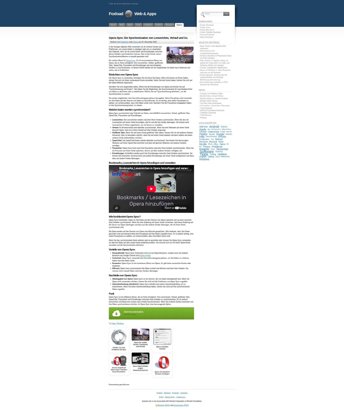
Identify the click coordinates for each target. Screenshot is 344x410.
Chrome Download (207, 35)
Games (212, 134)
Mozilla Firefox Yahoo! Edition (211, 96)
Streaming (219, 152)
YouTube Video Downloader (210, 103)
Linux (212, 139)
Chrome (203, 131)
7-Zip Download (206, 108)
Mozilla (203, 144)
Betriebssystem (216, 129)
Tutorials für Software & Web (211, 94)
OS (228, 144)
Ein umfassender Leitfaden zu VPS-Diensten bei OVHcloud (214, 83)
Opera (135, 42)
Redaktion (124, 42)
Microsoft (213, 142)
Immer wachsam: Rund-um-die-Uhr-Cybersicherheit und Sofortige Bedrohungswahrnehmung (214, 77)
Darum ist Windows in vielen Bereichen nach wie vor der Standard (215, 71)
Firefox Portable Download (210, 32)
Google (220, 134)
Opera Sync (130, 60)
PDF (200, 146)
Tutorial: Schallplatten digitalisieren (213, 68)
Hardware (228, 134)
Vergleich (203, 156)
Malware (219, 139)
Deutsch (167, 393)
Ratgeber (204, 149)
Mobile (221, 142)
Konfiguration (204, 139)
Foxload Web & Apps (132, 13)
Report (213, 149)
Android (214, 126)
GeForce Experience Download (212, 110)
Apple (202, 129)
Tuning (213, 154)
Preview (206, 146)
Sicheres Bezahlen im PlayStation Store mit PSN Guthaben (215, 57)
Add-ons (203, 126)
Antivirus (224, 127)
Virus (217, 156)
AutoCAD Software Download (119, 33)
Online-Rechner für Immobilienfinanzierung (209, 52)
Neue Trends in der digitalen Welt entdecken (213, 47)
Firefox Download (207, 25)
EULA (161, 397)
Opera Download (206, 37)
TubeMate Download (208, 113)
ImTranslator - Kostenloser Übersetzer (215, 106)
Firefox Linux (205, 27)
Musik (210, 144)
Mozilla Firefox (145, 256)
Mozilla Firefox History (209, 101)
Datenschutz (213, 132)
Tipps (113, 323)
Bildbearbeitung (226, 129)
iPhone (222, 136)
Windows (120, 323)
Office (216, 144)
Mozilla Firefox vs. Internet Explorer (214, 98)
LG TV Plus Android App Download (182, 33)
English (159, 393)
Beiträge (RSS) (164, 405)
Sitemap (203, 118)
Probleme (217, 146)
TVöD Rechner (206, 115)
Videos (211, 156)
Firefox (203, 134)
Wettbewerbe (225, 156)
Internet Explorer (211, 137)
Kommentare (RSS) (181, 405)
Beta (209, 129)
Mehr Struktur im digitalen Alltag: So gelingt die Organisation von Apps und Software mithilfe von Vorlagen (215, 63)
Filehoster (229, 131)
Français (175, 393)
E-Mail (222, 132)
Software (207, 151)
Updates (222, 154)
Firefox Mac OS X (207, 30)
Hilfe (202, 136)
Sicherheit (222, 149)
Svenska (183, 393)
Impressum (180, 397)
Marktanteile (203, 142)
